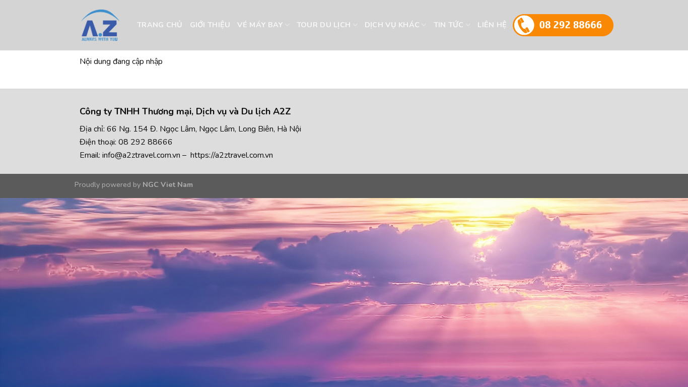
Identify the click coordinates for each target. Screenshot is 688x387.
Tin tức (449, 25)
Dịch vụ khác (392, 25)
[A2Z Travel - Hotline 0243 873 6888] (119, 25)
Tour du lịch (324, 25)
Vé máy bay (260, 25)
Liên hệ (492, 25)
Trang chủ (160, 25)
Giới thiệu (210, 25)
